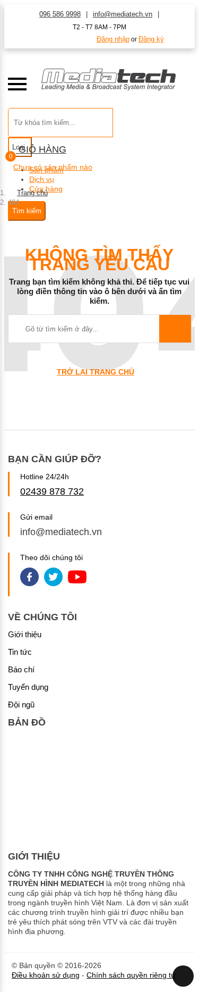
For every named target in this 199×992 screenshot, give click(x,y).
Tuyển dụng (28, 686)
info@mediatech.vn (122, 14)
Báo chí (21, 669)
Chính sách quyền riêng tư (131, 975)
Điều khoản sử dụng (46, 975)
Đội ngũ (21, 704)
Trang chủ (32, 193)
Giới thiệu (24, 634)
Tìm (175, 329)
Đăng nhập (113, 39)
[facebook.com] (29, 578)
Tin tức (20, 651)
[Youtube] (77, 578)
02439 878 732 (52, 491)
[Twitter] (53, 578)
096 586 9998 (60, 14)
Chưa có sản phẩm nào (52, 167)
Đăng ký (151, 39)
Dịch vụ (41, 179)
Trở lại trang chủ (95, 372)
